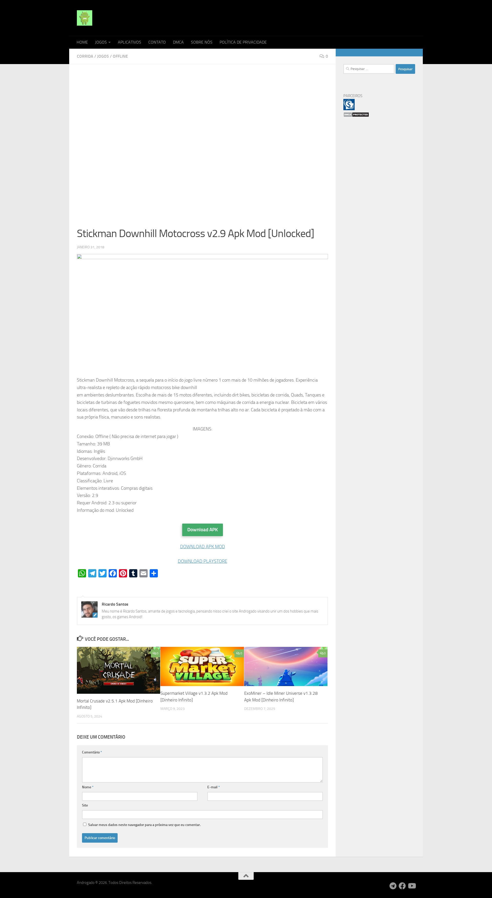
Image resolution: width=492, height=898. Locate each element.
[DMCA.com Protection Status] (356, 116)
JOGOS (101, 42)
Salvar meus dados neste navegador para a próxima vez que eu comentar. (144, 825)
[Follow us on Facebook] (402, 886)
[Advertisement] (202, 110)
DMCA (178, 42)
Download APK (202, 530)
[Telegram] (393, 886)
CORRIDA (85, 56)
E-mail (213, 787)
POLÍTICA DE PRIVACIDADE (243, 42)
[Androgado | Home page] (84, 18)
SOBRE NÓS (201, 42)
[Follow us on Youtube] (411, 886)
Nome (88, 787)
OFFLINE (120, 56)
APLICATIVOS (129, 42)
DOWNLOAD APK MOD (202, 546)
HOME (82, 42)
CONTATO (157, 42)
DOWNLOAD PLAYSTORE (202, 561)
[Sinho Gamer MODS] (349, 109)
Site (85, 805)
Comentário (92, 752)
